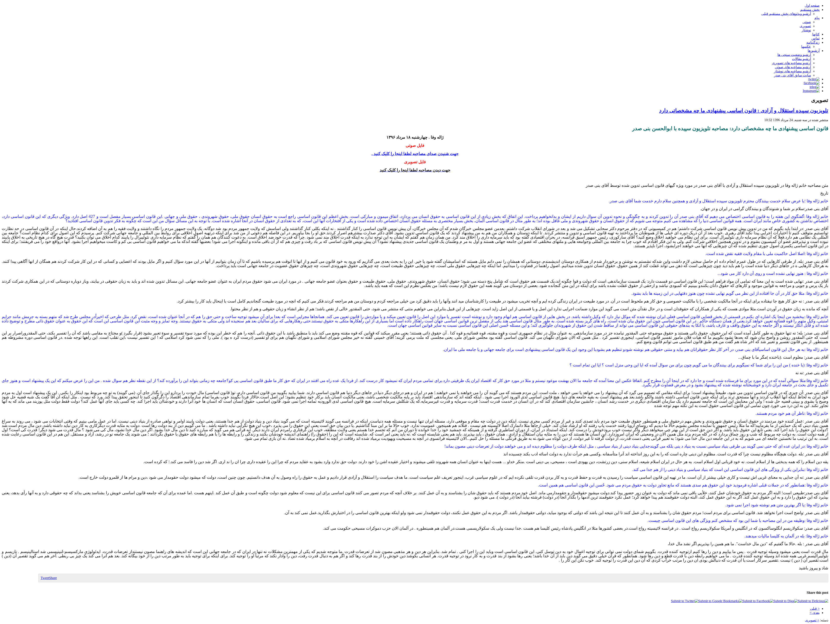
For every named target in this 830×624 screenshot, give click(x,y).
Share (53, 578)
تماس (815, 38)
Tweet (45, 578)
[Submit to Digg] (785, 601)
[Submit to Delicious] (813, 601)
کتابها (816, 34)
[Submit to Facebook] (757, 601)
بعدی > (815, 612)
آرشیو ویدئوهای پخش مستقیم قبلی (786, 14)
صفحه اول (812, 5)
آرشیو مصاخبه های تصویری (791, 63)
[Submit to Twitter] (684, 601)
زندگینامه (813, 42)
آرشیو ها (814, 50)
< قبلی (815, 608)
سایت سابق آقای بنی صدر (792, 75)
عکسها (806, 46)
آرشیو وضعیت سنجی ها (794, 55)
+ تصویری (812, 620)
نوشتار (806, 30)
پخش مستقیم (810, 9)
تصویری (805, 26)
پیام (817, 18)
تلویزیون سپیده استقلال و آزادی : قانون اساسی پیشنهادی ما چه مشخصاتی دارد (743, 110)
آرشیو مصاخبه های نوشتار (792, 71)
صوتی (807, 22)
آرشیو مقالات (801, 59)
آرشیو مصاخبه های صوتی (793, 67)
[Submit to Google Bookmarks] (720, 601)
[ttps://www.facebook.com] (812, 83)
